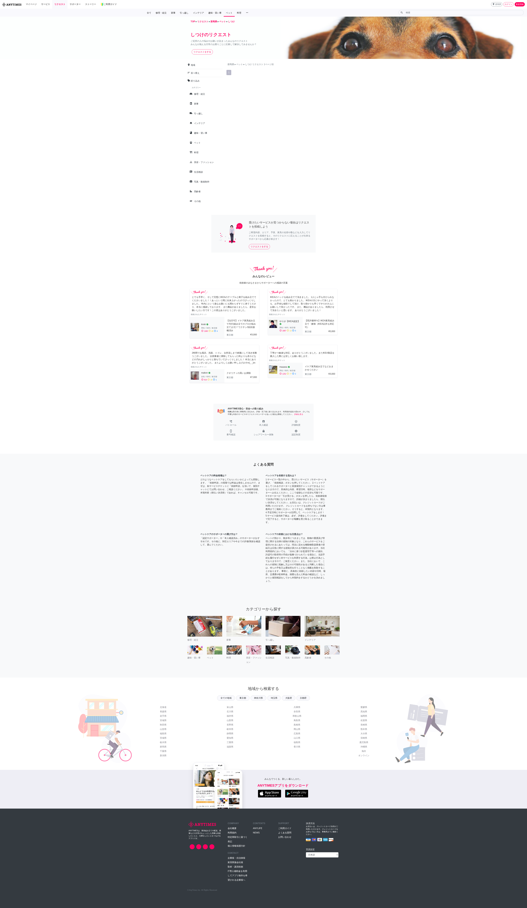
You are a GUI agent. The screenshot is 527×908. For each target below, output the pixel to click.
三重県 (230, 742)
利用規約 (232, 833)
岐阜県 (230, 729)
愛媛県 (364, 707)
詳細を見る (298, 414)
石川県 (230, 711)
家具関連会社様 (235, 862)
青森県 (163, 711)
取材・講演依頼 (235, 867)
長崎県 (364, 725)
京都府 (303, 698)
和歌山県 (297, 716)
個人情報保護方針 (236, 846)
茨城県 (163, 738)
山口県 (297, 738)
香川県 (297, 747)
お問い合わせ (284, 837)
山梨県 (230, 720)
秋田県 (163, 725)
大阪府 (288, 698)
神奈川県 (258, 698)
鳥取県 (297, 720)
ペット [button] (229, 13)
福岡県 (364, 716)
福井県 (230, 716)
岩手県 (163, 716)
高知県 (364, 711)
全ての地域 (226, 698)
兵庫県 (297, 707)
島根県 (297, 725)
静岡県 (230, 733)
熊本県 (364, 729)
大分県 (364, 733)
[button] (496, 4)
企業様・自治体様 (236, 858)
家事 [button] (173, 13)
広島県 (297, 733)
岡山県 (297, 729)
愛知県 (230, 738)
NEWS (256, 833)
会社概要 (232, 828)
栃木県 (163, 742)
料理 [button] (239, 13)
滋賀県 (230, 747)
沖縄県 (364, 747)
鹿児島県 (363, 742)
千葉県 (163, 751)
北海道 (163, 707)
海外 (364, 751)
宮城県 (163, 720)
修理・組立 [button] (161, 13)
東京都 (242, 698)
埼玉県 (274, 698)
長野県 (230, 725)
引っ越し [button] (184, 13)
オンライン (363, 755)
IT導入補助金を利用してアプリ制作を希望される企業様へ (237, 875)
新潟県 (163, 755)
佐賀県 (364, 720)
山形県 (163, 729)
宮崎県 (364, 738)
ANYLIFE (257, 828)
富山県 (230, 707)
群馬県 (163, 747)
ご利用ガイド (284, 828)
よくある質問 (284, 833)
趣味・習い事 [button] (215, 13)
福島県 (163, 733)
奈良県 (297, 711)
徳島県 (297, 742)
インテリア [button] (198, 13)
